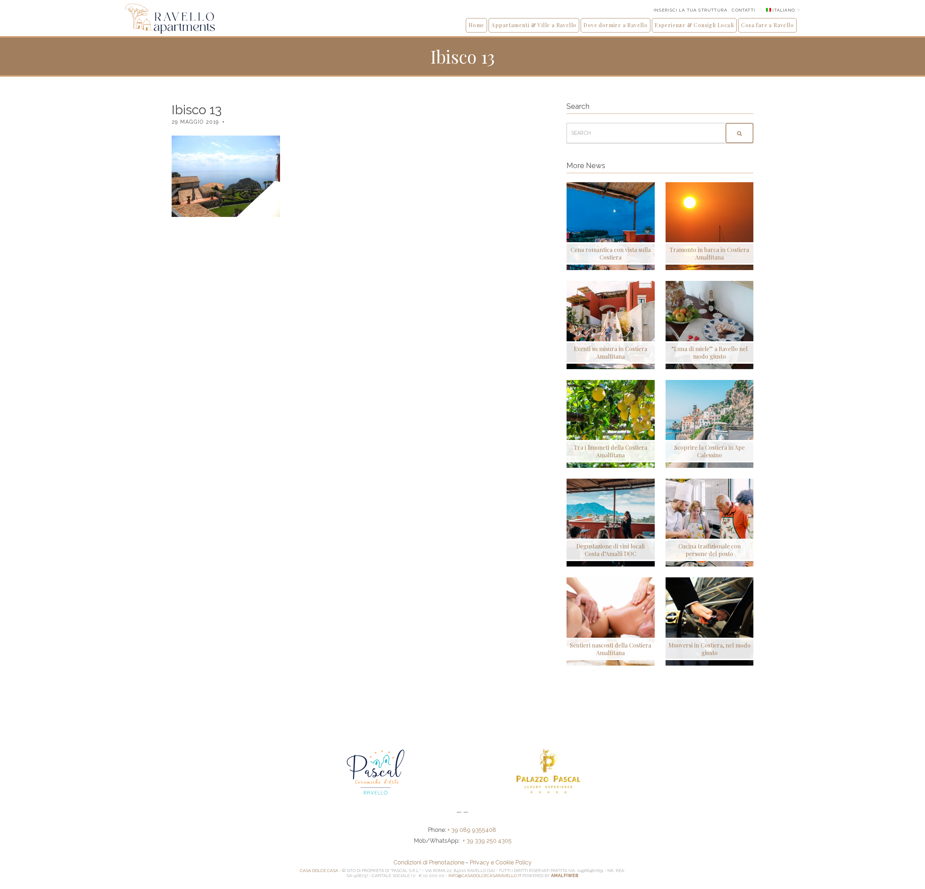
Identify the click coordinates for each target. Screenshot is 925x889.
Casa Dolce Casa (319, 870)
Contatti (743, 10)
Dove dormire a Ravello (616, 25)
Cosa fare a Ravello (767, 25)
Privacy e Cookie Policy (501, 862)
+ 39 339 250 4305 (487, 840)
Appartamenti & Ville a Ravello (533, 25)
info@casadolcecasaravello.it (484, 875)
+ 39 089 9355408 (472, 829)
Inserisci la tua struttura (690, 10)
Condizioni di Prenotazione (428, 862)
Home (477, 25)
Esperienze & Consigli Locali (694, 25)
